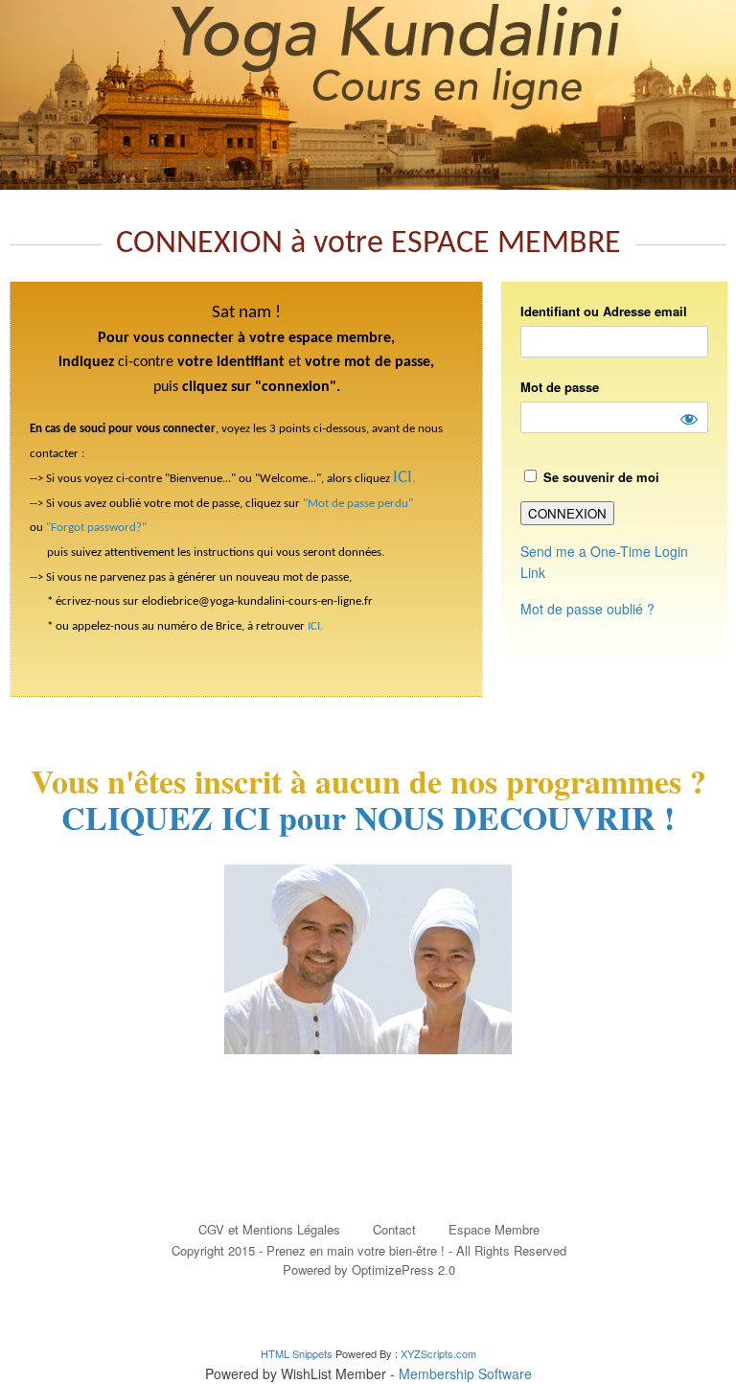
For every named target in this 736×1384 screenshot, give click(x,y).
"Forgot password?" (96, 527)
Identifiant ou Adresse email (603, 311)
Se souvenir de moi (599, 477)
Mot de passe (559, 387)
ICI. (315, 626)
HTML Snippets (297, 1353)
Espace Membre (494, 1229)
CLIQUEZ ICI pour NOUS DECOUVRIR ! (368, 818)
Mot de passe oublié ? (587, 608)
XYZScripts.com (438, 1353)
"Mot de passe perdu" (358, 503)
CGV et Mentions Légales (269, 1229)
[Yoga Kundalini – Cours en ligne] (368, 95)
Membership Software (465, 1373)
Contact (394, 1229)
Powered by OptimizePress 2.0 (369, 1269)
